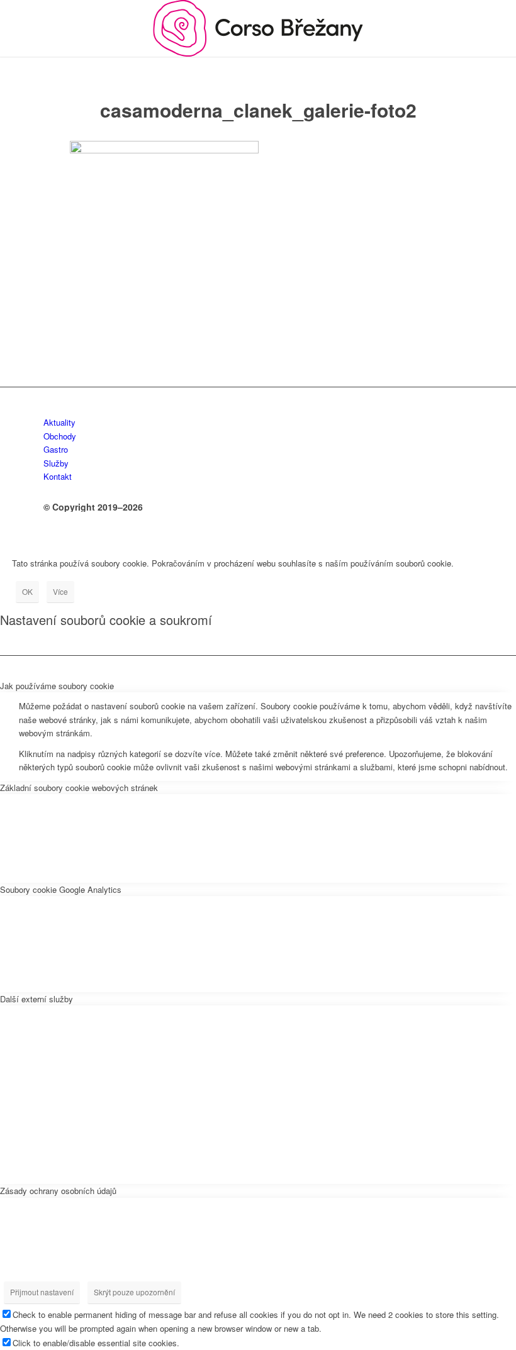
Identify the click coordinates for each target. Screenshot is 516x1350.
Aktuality (59, 422)
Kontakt (57, 476)
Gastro (55, 449)
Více (60, 591)
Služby (56, 463)
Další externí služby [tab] (36, 999)
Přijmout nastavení (42, 1291)
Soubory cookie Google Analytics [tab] (60, 889)
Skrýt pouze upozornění (134, 1291)
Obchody (59, 436)
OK (27, 591)
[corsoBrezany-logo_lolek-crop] (257, 28)
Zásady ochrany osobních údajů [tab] (58, 1191)
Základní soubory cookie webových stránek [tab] (79, 788)
